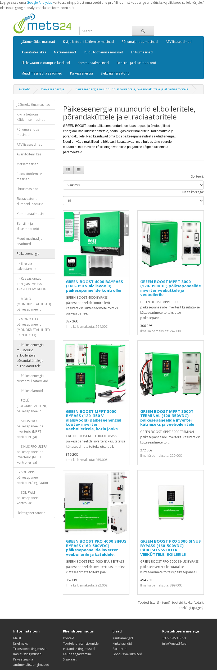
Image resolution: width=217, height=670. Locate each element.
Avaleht (24, 89)
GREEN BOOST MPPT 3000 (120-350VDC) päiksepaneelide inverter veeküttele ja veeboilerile (170, 288)
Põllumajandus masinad (140, 41)
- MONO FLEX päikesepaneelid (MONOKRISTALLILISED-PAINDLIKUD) (34, 327)
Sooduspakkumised (127, 654)
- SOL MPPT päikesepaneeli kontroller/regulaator (32, 477)
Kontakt (68, 638)
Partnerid (119, 648)
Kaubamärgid (122, 638)
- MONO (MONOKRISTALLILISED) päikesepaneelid (34, 304)
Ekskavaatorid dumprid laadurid (45, 63)
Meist (17, 638)
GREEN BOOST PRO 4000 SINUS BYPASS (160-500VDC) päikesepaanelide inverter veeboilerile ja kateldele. (96, 547)
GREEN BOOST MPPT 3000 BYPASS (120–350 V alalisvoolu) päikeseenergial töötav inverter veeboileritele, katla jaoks (93, 420)
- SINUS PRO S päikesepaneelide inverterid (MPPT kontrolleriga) (30, 429)
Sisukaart (69, 659)
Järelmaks (20, 643)
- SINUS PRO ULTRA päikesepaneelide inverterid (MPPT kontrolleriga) (32, 454)
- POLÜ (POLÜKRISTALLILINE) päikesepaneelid (32, 405)
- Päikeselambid (30, 391)
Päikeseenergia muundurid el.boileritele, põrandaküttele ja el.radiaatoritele (131, 89)
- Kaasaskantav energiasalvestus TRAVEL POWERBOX (31, 283)
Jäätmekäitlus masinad (38, 41)
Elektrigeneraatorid (115, 73)
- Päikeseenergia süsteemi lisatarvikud (32, 378)
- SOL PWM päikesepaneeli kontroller (28, 497)
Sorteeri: (197, 176)
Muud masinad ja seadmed (41, 73)
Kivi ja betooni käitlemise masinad (88, 41)
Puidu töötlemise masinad (103, 52)
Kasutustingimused (27, 654)
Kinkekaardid (122, 643)
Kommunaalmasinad (93, 63)
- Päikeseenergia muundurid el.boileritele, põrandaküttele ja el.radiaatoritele (30, 355)
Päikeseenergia (81, 73)
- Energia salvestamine (26, 266)
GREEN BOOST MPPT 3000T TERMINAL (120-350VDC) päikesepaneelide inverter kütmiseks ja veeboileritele (167, 418)
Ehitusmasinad (142, 52)
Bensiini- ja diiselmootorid (136, 63)
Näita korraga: (193, 192)
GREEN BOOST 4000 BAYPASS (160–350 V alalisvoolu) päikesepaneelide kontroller (94, 286)
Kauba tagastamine (77, 654)
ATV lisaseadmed (179, 41)
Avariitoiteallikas (33, 52)
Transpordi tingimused (30, 648)
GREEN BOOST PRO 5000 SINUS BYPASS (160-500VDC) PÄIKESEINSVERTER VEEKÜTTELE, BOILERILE (170, 547)
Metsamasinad (65, 52)
